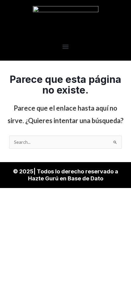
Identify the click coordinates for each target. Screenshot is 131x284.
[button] (66, 46)
